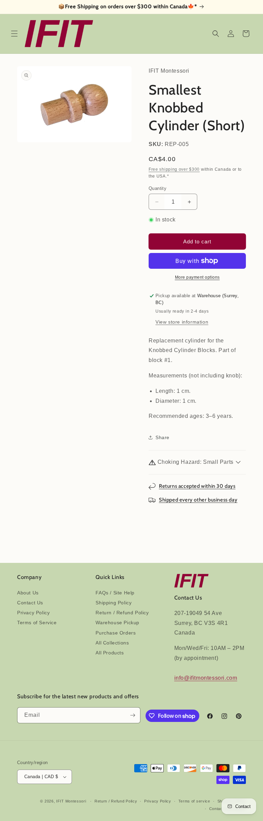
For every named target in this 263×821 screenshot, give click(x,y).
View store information (181, 322)
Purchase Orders (116, 633)
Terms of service (194, 801)
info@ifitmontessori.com (205, 678)
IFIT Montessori (71, 801)
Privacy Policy (33, 612)
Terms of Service (37, 622)
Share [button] (162, 437)
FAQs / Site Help (115, 592)
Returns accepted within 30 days (197, 486)
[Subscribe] (132, 715)
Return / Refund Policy (122, 612)
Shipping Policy (114, 602)
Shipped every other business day (198, 500)
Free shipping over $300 (174, 169)
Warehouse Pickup (117, 622)
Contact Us (30, 602)
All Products (110, 652)
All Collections (112, 642)
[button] (14, 33)
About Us (28, 592)
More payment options (197, 277)
